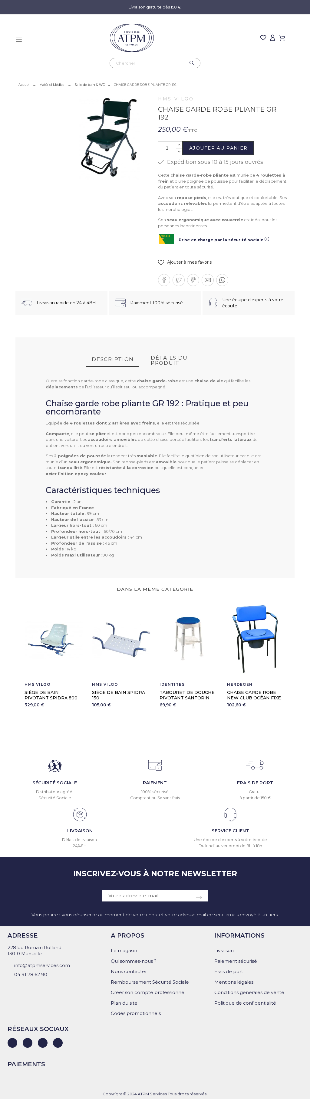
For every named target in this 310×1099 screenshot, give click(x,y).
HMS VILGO (176, 99)
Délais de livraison (80, 839)
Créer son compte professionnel (148, 992)
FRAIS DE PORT (255, 783)
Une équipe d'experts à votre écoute (230, 839)
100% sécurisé (155, 791)
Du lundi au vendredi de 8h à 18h (230, 845)
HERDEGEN (240, 684)
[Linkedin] (12, 1043)
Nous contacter (129, 971)
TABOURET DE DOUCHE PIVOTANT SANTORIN (187, 695)
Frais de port (228, 971)
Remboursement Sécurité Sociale (150, 982)
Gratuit (255, 791)
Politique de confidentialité (245, 1003)
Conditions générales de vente (249, 992)
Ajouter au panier (218, 148)
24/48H (80, 845)
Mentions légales (233, 982)
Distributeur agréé (54, 791)
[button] (185, 262)
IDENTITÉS (172, 684)
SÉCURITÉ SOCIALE (54, 783)
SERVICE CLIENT (230, 831)
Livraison (224, 950)
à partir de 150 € (255, 797)
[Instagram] (43, 1043)
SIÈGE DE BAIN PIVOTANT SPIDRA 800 (51, 695)
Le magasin (124, 950)
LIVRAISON (80, 831)
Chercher (192, 63)
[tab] (112, 360)
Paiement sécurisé (235, 961)
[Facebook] (27, 1043)
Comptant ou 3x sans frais (155, 797)
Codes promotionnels (136, 1013)
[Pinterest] (58, 1043)
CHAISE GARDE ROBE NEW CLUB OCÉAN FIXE (254, 695)
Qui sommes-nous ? (134, 961)
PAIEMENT (155, 783)
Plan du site (124, 1003)
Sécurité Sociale (54, 797)
